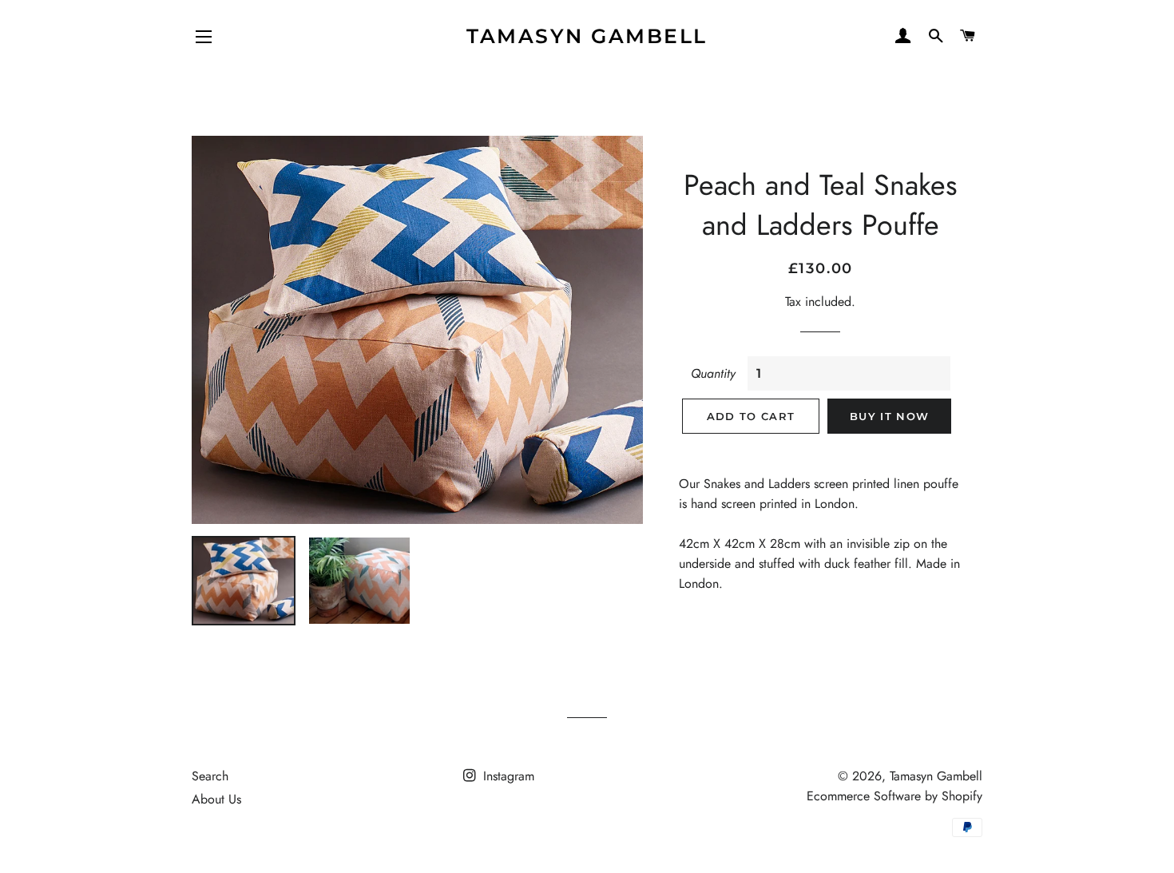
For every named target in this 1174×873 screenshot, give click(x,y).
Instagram (506, 776)
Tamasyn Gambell (587, 36)
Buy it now (889, 416)
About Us (216, 799)
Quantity (713, 373)
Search (210, 776)
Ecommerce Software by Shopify (894, 796)
